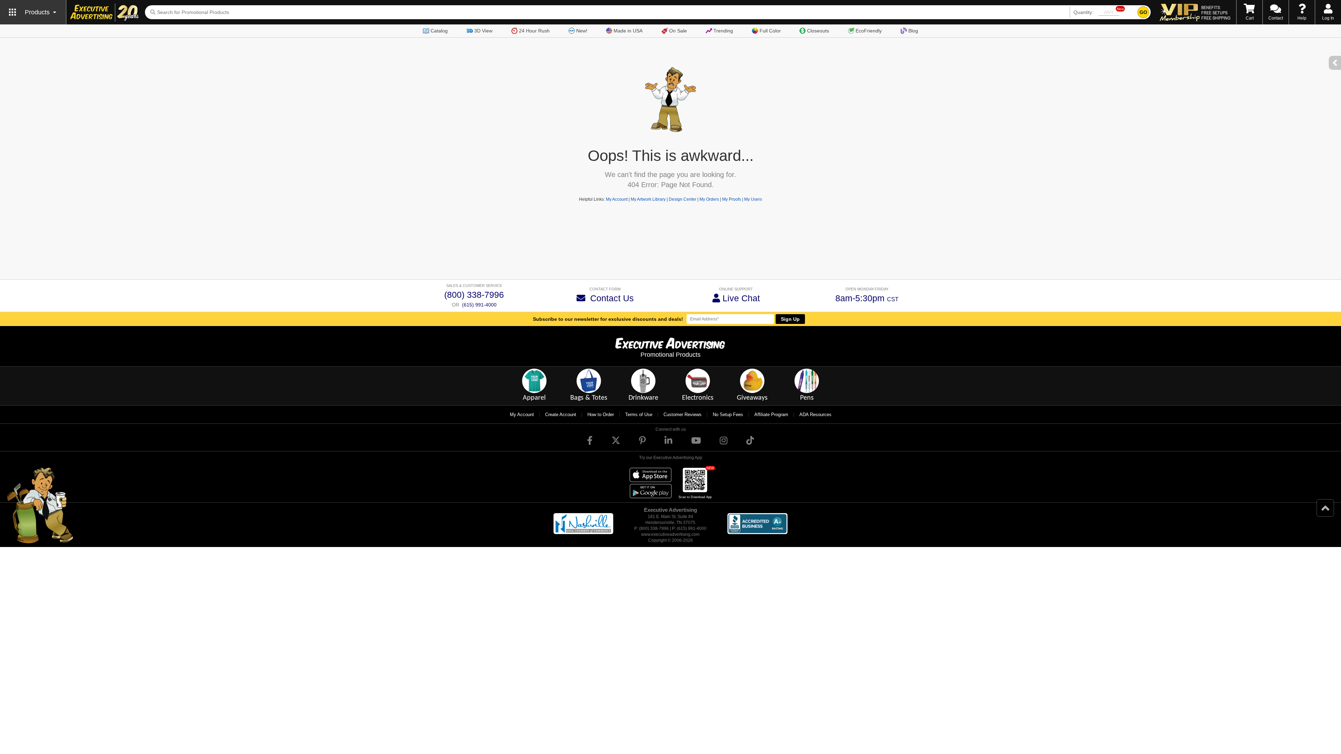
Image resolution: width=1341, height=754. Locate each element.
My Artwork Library (648, 199)
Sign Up (790, 319)
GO (1143, 12)
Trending (723, 31)
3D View (483, 31)
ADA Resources (815, 414)
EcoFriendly (869, 31)
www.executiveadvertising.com (670, 534)
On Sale (678, 31)
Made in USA (628, 31)
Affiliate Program (771, 414)
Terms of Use (638, 414)
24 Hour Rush (534, 31)
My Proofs (731, 199)
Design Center (682, 199)
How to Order (600, 414)
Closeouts (818, 31)
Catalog (439, 31)
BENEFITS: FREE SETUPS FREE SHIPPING (1215, 13)
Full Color (770, 31)
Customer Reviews (683, 414)
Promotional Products (670, 354)
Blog (913, 31)
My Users (753, 199)
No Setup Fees (728, 414)
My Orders (709, 199)
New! (581, 31)
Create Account (560, 414)
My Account (617, 199)
